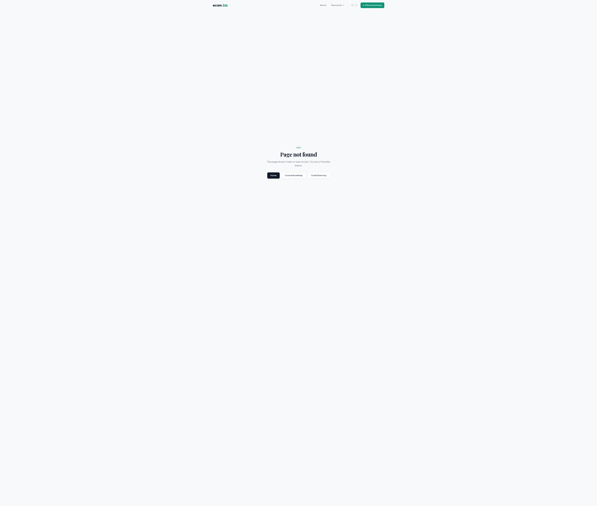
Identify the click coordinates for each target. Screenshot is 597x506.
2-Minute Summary (372, 5)
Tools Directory (319, 175)
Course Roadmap (294, 175)
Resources (336, 5)
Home (273, 175)
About (323, 5)
